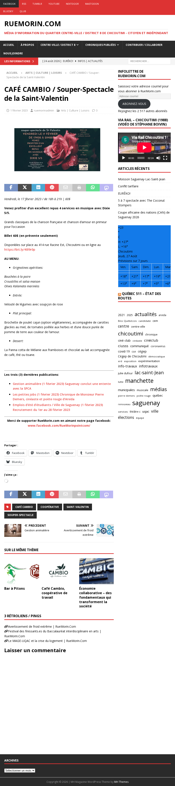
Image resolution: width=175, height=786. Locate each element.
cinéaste (137, 340)
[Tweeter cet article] (25, 188)
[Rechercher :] (149, 61)
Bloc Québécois (127, 320)
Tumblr (37, 3)
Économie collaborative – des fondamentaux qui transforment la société (95, 597)
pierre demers (126, 395)
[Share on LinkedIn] (38, 188)
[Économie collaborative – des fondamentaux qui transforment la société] (96, 571)
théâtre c (135, 411)
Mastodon (92, 3)
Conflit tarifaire (128, 186)
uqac (145, 411)
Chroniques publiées (100, 45)
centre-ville (138, 326)
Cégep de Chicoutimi (132, 356)
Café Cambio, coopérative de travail (54, 593)
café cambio (24, 507)
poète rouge (144, 395)
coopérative (50, 507)
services (123, 411)
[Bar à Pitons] (21, 571)
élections (126, 417)
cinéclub (151, 340)
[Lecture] (123, 158)
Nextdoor (72, 3)
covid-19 (124, 351)
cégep (142, 351)
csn (134, 351)
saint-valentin (78, 507)
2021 (121, 315)
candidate (145, 320)
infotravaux (148, 366)
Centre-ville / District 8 (58, 45)
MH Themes (121, 782)
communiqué (139, 346)
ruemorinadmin (44, 110)
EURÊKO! (124, 193)
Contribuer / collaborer (144, 45)
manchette (139, 380)
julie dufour (125, 373)
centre (123, 326)
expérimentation (149, 361)
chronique (151, 334)
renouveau (124, 404)
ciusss (123, 345)
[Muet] (158, 158)
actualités (146, 314)
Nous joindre (13, 53)
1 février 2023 (19, 110)
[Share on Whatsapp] (93, 188)
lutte (120, 381)
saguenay (146, 403)
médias (158, 389)
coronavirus (158, 346)
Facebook (9, 3)
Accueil (8, 45)
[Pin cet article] (52, 188)
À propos (27, 45)
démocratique (156, 356)
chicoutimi (130, 333)
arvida (162, 315)
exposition (130, 361)
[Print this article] (79, 188)
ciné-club (124, 340)
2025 (130, 315)
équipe (140, 417)
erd (120, 361)
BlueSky (8, 11)
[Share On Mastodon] (106, 188)
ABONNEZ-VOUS (134, 104)
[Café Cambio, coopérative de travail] (59, 571)
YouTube (54, 3)
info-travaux (127, 366)
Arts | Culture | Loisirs (75, 110)
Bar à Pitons (14, 588)
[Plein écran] (165, 158)
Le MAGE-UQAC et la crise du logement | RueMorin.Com (47, 641)
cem (155, 321)
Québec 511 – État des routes (139, 296)
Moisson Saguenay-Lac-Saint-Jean (141, 179)
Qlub (23, 11)
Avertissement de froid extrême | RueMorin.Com (42, 626)
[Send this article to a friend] (65, 188)
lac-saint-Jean (149, 372)
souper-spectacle (20, 515)
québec (158, 395)
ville (155, 411)
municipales (126, 390)
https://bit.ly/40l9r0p (19, 249)
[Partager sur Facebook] (11, 188)
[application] (144, 147)
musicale (142, 390)
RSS (24, 3)
